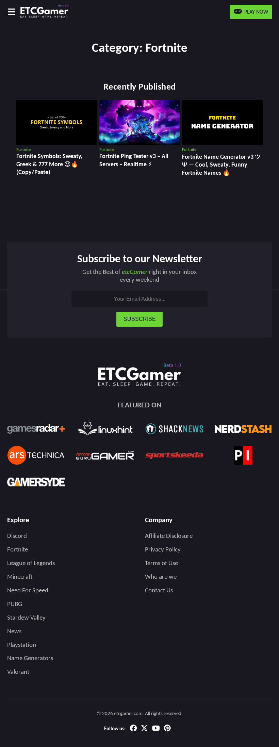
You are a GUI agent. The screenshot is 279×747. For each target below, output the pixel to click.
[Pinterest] (167, 729)
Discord (17, 536)
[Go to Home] (57, 11)
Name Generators (30, 658)
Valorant (18, 672)
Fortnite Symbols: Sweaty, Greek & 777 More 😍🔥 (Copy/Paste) (49, 164)
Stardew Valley (26, 618)
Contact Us (159, 591)
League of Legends (31, 563)
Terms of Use (161, 563)
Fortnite (17, 550)
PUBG (14, 604)
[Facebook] (133, 729)
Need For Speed (27, 591)
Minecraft (20, 577)
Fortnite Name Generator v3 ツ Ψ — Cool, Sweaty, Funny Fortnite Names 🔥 (221, 165)
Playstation (21, 645)
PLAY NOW (255, 12)
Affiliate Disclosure (169, 536)
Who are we (161, 577)
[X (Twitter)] (144, 729)
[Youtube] (156, 729)
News (14, 631)
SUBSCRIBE (140, 319)
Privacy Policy (163, 550)
